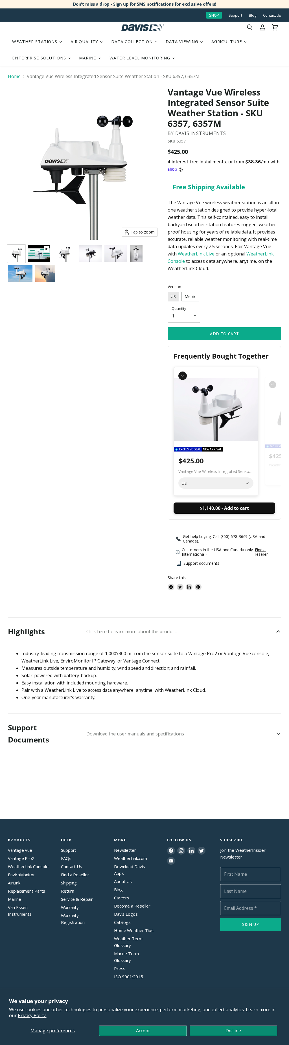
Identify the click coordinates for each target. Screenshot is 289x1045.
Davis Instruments (200, 133)
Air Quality (85, 41)
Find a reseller (261, 552)
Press (120, 968)
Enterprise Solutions (39, 58)
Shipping (69, 883)
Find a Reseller (75, 874)
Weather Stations (35, 41)
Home (14, 76)
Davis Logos (126, 914)
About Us (123, 881)
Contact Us (272, 15)
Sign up (250, 924)
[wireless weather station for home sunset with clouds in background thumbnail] (45, 273)
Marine (88, 58)
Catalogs (122, 922)
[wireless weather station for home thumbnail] (16, 254)
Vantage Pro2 (21, 858)
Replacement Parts (26, 891)
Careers (121, 898)
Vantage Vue (20, 850)
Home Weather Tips (134, 930)
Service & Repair (77, 899)
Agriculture (227, 41)
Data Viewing (182, 41)
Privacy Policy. (32, 1015)
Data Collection (132, 41)
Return (67, 891)
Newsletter (125, 850)
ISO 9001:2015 (128, 976)
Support (235, 15)
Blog (252, 15)
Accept (143, 1031)
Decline (233, 1031)
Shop (214, 15)
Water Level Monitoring (141, 58)
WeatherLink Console (28, 866)
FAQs (66, 858)
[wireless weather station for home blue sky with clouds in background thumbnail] (20, 273)
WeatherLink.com (130, 858)
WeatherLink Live (196, 254)
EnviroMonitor (21, 874)
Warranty (70, 907)
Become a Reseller (132, 906)
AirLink (14, 883)
